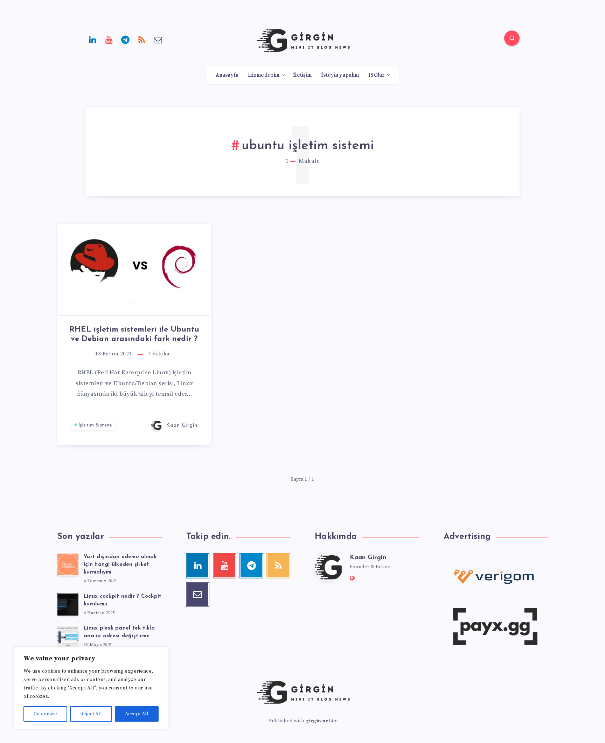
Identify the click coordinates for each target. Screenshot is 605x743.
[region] (91, 688)
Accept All (136, 714)
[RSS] (141, 39)
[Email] (158, 39)
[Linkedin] (92, 39)
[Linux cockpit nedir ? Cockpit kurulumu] (67, 604)
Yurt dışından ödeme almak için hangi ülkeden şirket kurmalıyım (120, 564)
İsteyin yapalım (340, 75)
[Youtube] (109, 39)
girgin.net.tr (321, 721)
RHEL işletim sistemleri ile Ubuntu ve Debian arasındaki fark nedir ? (134, 334)
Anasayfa (227, 75)
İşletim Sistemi (95, 425)
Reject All (91, 714)
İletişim (302, 75)
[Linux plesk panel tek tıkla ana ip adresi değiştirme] (67, 636)
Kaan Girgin (368, 558)
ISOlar (376, 75)
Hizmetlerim (263, 75)
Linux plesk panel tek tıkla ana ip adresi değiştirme (119, 632)
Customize (45, 714)
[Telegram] (125, 39)
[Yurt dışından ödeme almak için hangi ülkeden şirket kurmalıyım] (67, 565)
